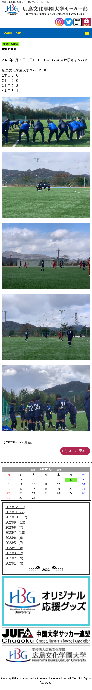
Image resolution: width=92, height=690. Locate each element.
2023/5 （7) (14, 543)
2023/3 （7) (14, 553)
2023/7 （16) (15, 532)
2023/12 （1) (15, 507)
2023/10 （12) (16, 517)
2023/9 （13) (15, 522)
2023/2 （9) (14, 558)
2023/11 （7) (15, 512)
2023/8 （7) (14, 527)
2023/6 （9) (14, 538)
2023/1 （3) (14, 563)
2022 (32, 570)
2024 (59, 570)
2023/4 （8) (14, 548)
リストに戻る (75, 451)
